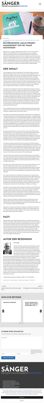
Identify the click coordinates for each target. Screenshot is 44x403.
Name (3, 353)
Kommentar (5, 337)
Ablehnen (22, 400)
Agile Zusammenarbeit (17, 40)
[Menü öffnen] (40, 4)
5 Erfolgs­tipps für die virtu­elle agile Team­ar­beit (33, 287)
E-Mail (19, 353)
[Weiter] (41, 311)
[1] (16, 96)
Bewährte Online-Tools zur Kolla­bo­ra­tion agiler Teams (11, 288)
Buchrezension (6, 41)
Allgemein (37, 40)
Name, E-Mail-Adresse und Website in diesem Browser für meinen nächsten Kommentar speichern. (36, 351)
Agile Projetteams (14, 280)
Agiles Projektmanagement (28, 40)
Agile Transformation (7, 40)
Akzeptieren (22, 397)
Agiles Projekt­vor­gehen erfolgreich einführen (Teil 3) (31, 304)
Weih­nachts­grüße (9, 302)
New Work (32, 280)
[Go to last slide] (3, 311)
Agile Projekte (6, 280)
